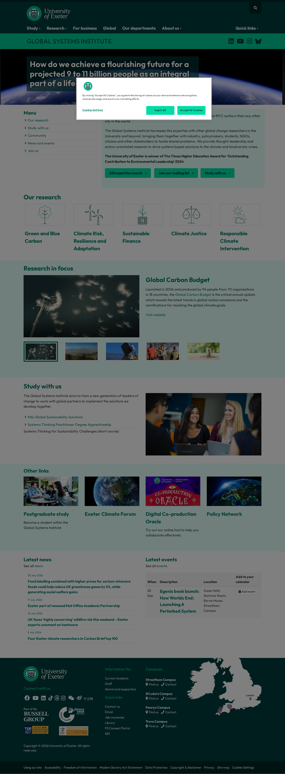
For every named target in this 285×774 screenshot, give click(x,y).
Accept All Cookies (191, 110)
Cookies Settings (92, 110)
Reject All (160, 110)
